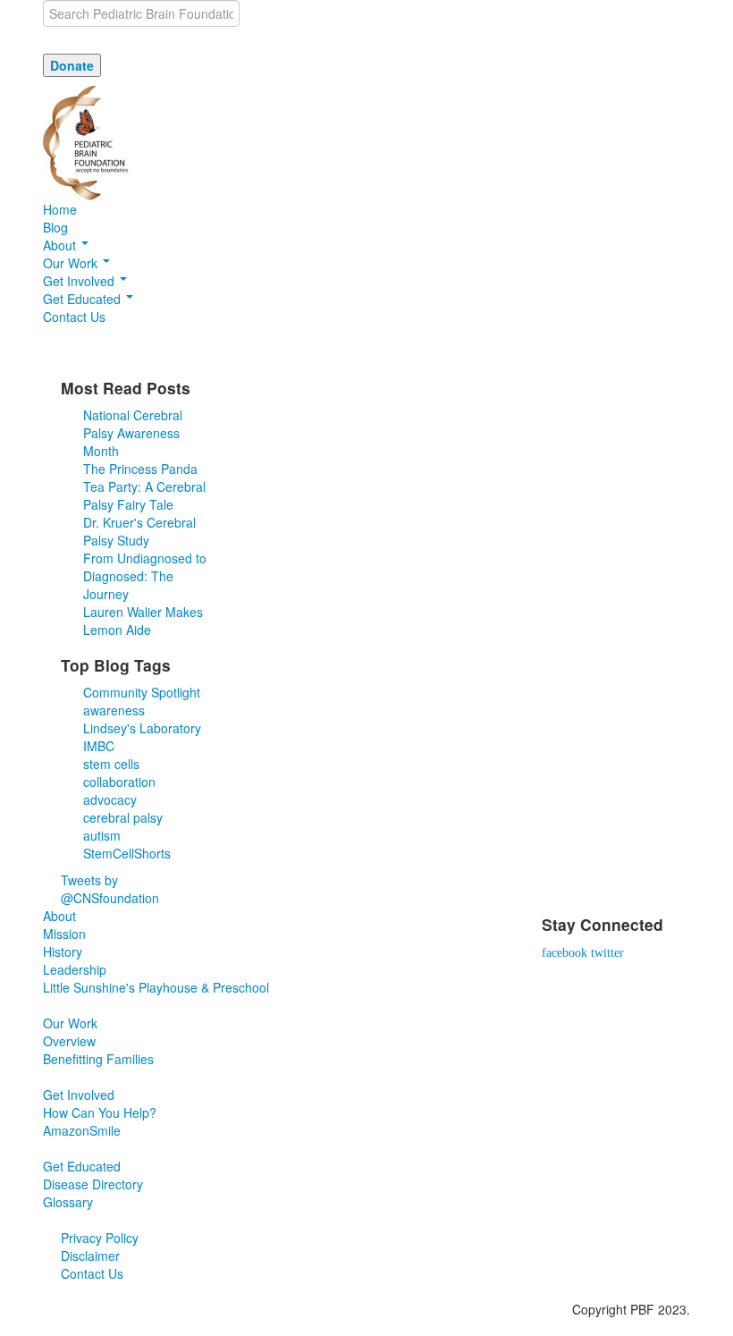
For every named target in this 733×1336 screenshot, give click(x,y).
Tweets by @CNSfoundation (110, 889)
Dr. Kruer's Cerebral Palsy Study (139, 531)
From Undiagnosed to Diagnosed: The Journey (144, 576)
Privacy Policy (100, 1238)
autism (102, 835)
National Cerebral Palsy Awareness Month (132, 433)
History (62, 951)
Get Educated (83, 299)
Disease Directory (93, 1184)
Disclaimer (90, 1255)
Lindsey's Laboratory (142, 728)
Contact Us (74, 317)
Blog (55, 227)
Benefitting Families (98, 1059)
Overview (69, 1041)
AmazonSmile (82, 1130)
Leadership (74, 969)
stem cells (111, 764)
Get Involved (80, 281)
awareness (114, 710)
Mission (64, 934)
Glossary (68, 1202)
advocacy (110, 799)
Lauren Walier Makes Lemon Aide (143, 620)
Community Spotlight (141, 692)
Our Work (72, 263)
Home (60, 209)
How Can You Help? (99, 1112)
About (61, 245)
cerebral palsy (123, 817)
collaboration (119, 782)
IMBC (98, 746)
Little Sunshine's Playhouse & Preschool (156, 987)
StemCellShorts (127, 853)
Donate (72, 65)
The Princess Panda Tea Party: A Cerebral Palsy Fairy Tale (144, 486)
